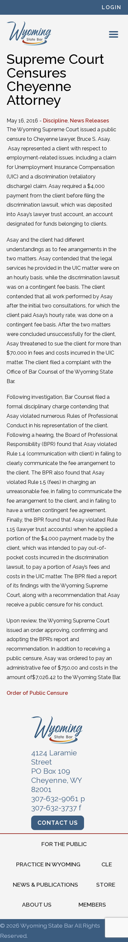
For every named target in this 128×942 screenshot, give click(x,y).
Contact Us (57, 822)
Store (105, 884)
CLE (106, 864)
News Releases (89, 121)
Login (111, 7)
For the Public (64, 843)
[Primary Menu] (113, 34)
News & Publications (45, 884)
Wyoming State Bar (29, 33)
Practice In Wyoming (48, 864)
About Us (37, 904)
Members (92, 904)
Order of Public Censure (37, 693)
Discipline (55, 121)
